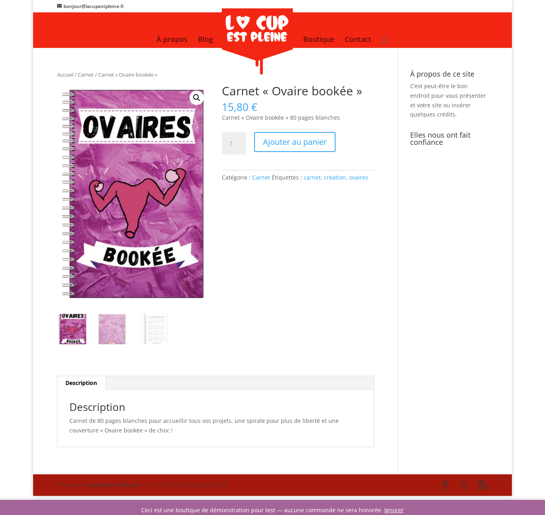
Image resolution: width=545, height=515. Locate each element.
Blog (205, 40)
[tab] (81, 383)
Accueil (65, 74)
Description (81, 383)
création (335, 177)
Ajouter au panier (295, 141)
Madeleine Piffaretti (112, 485)
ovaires (358, 177)
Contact (358, 40)
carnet (312, 177)
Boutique (318, 40)
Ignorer (394, 510)
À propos (172, 40)
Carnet (86, 74)
